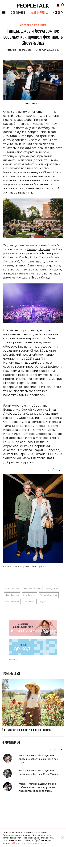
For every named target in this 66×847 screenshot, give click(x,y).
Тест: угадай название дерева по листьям (27, 729)
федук (42, 601)
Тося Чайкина (29, 601)
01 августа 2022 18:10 (47, 49)
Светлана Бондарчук (48, 595)
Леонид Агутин (38, 249)
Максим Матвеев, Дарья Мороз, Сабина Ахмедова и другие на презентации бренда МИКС (37, 787)
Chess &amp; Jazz (12, 588)
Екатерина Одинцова (32, 588)
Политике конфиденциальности (29, 843)
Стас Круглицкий (12, 601)
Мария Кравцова (12, 595)
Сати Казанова (29, 413)
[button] (59, 469)
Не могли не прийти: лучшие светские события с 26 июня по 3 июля (38, 759)
